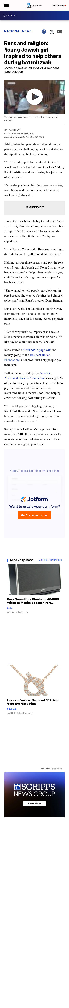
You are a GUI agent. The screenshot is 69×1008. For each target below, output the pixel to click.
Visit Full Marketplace (50, 560)
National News (18, 31)
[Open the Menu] (6, 5)
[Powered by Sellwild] (57, 768)
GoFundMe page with (37, 350)
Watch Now (59, 5)
